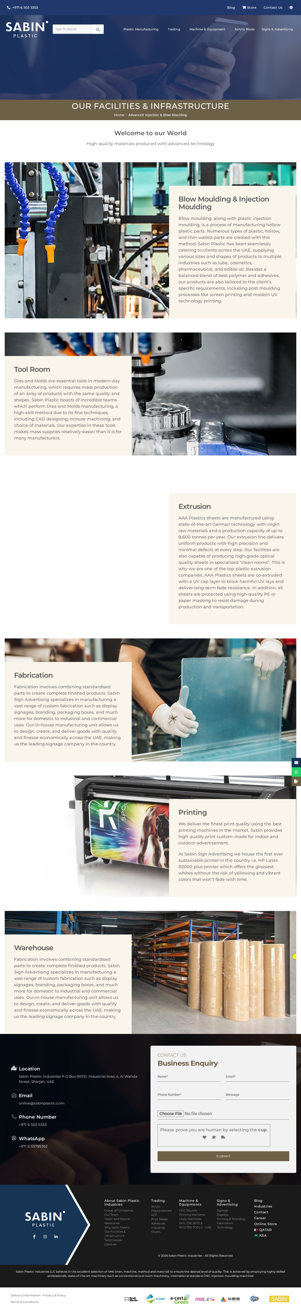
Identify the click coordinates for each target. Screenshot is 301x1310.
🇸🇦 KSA (260, 1235)
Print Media (159, 1219)
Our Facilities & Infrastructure (115, 1234)
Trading (174, 29)
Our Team (111, 1214)
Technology (225, 1227)
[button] (292, 7)
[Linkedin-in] (56, 1237)
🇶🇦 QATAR (263, 1230)
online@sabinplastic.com (41, 1103)
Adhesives (158, 1223)
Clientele (110, 1244)
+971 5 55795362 (33, 1146)
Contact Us (273, 7)
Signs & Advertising (277, 29)
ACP (154, 1215)
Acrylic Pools (245, 29)
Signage (222, 1210)
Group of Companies (118, 1210)
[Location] (14, 1068)
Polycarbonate (161, 1210)
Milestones (111, 1223)
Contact (261, 1212)
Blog (231, 7)
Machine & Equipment (207, 29)
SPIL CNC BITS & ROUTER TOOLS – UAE (195, 1225)
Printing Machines (192, 1214)
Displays (223, 1214)
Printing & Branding (231, 1219)
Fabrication (225, 1223)
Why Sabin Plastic (117, 1227)
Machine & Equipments (190, 1203)
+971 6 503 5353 (33, 1124)
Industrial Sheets (158, 1230)
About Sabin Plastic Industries (122, 1203)
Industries (263, 1206)
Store (252, 7)
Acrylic (156, 1206)
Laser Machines (190, 1219)
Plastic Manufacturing (140, 29)
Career (260, 1218)
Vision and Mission (117, 1219)
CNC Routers (188, 1210)
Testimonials (113, 1240)
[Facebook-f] (34, 1237)
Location (29, 1069)
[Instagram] (45, 1237)
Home (119, 115)
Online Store (265, 1224)
